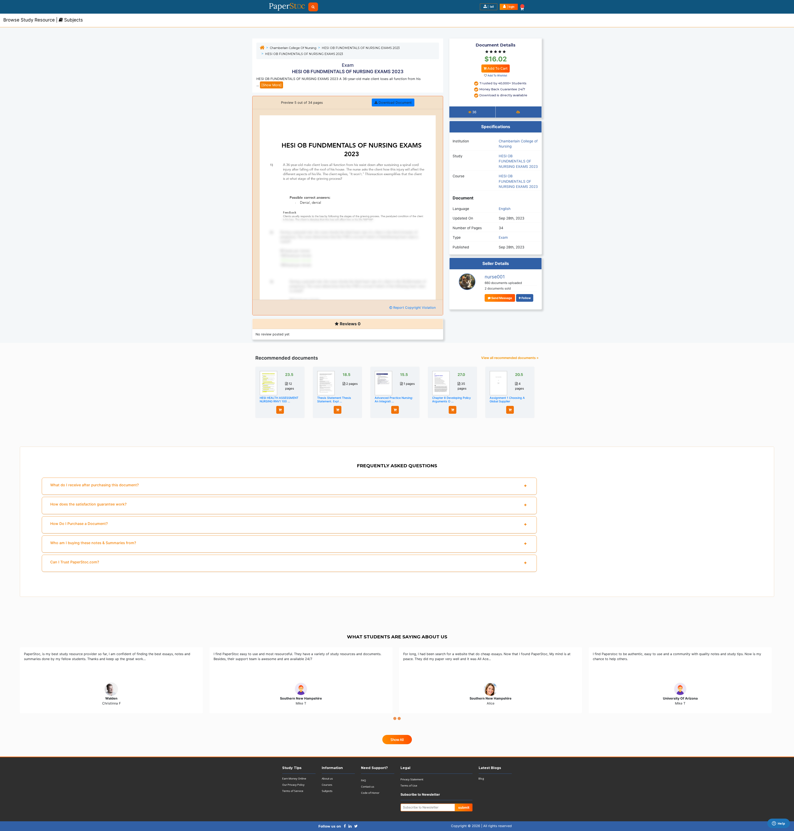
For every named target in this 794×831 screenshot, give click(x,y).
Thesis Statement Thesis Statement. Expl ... (334, 399)
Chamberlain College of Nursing (293, 48)
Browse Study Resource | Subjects (43, 20)
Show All (397, 739)
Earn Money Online (294, 778)
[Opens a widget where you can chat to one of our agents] (778, 824)
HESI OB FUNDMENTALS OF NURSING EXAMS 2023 (361, 48)
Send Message (501, 298)
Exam (503, 237)
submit (463, 807)
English (505, 209)
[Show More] (271, 85)
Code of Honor (370, 793)
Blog (481, 778)
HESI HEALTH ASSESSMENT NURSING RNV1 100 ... (279, 399)
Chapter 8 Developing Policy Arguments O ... (451, 399)
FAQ (363, 780)
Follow (526, 298)
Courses (327, 785)
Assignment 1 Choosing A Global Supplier (507, 399)
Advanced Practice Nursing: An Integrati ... (394, 399)
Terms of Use (409, 785)
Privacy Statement (412, 779)
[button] (509, 7)
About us (327, 778)
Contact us (367, 786)
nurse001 (495, 276)
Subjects (327, 791)
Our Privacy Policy (293, 785)
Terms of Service (292, 791)
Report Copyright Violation (414, 307)
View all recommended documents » (510, 358)
